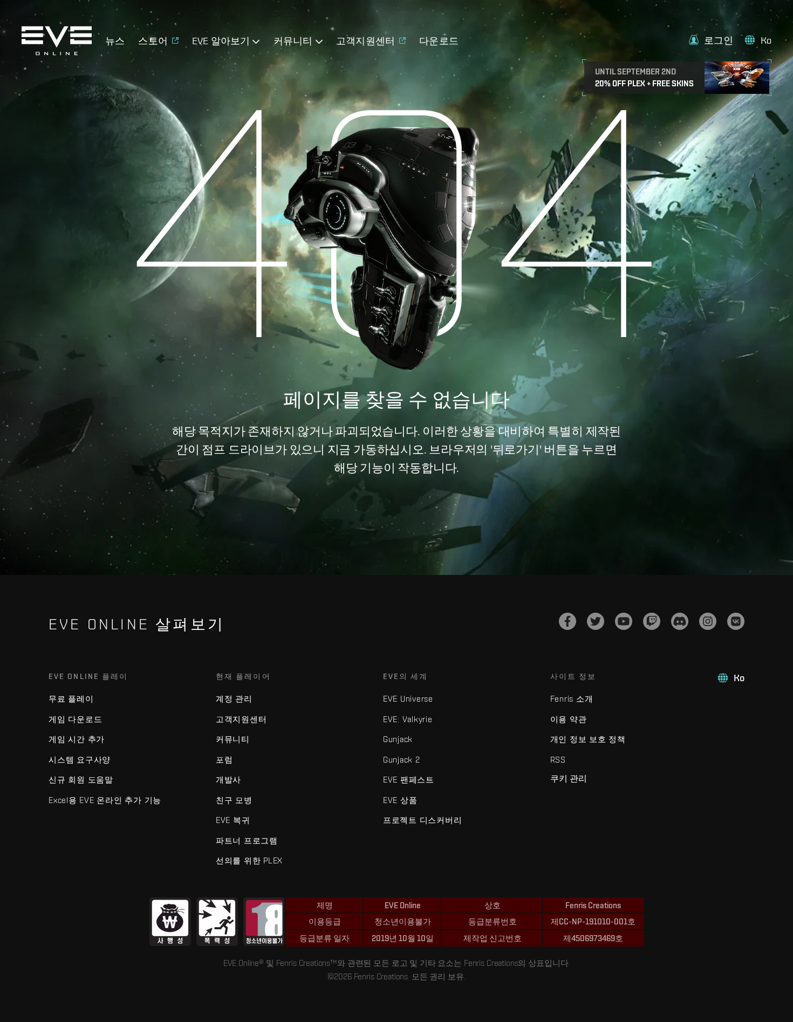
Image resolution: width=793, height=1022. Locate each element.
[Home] (57, 52)
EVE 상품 (400, 800)
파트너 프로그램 (247, 840)
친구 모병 (234, 800)
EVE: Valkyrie (408, 719)
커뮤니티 (233, 739)
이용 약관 (568, 719)
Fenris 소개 (571, 698)
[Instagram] (707, 621)
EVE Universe (408, 698)
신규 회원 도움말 (81, 779)
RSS (558, 759)
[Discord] (679, 621)
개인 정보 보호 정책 (588, 739)
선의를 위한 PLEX (249, 860)
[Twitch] (651, 621)
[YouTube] (623, 621)
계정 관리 (234, 698)
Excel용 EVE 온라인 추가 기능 (105, 800)
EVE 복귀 (233, 820)
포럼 (224, 759)
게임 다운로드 (75, 719)
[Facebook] (567, 621)
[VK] (735, 621)
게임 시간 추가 (77, 739)
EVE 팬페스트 (408, 779)
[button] (711, 40)
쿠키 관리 (568, 778)
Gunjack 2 (401, 759)
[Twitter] (595, 621)
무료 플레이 (71, 698)
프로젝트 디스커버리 (422, 820)
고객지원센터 (241, 719)
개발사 (228, 779)
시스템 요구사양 (80, 759)
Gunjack (398, 739)
